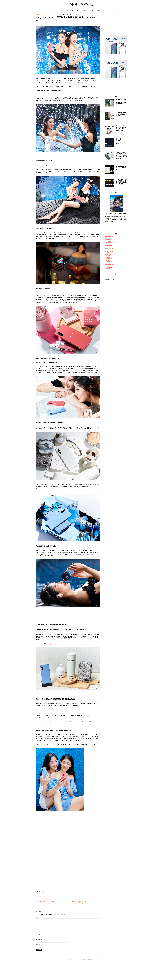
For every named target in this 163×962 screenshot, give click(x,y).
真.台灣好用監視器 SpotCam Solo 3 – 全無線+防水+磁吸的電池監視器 (121, 102)
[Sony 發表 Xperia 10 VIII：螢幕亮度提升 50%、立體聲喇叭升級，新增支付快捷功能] (109, 156)
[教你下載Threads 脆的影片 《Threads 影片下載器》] (109, 142)
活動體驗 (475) (109, 260)
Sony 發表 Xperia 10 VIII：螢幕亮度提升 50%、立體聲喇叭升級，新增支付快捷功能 (121, 155)
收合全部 (111, 236)
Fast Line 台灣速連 (97, 959)
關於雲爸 (84, 959)
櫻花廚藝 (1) (108, 257)
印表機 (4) (108, 243)
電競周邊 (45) (109, 268)
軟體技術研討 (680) (110, 264)
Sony (41, 891)
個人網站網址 (39, 944)
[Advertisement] (67, 828)
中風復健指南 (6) (109, 241)
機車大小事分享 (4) (110, 254)
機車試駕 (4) (108, 255)
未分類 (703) (108, 252)
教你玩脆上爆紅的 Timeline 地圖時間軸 (121, 167)
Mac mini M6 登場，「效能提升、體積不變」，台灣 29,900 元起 (121, 128)
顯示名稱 (38, 934)
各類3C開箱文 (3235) (110, 245)
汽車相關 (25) (109, 258)
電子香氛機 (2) (109, 267)
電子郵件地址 (39, 939)
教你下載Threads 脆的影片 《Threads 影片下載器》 (121, 141)
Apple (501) (108, 238)
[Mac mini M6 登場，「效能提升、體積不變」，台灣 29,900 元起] (109, 129)
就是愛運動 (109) (109, 246)
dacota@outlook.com (117, 223)
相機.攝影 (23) (109, 261)
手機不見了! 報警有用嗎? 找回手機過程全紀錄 (121, 114)
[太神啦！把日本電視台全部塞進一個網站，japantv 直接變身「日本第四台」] (109, 183)
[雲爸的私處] (81, 6)
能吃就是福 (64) (109, 263)
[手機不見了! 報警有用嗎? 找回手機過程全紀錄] (109, 116)
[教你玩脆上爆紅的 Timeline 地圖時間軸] (109, 170)
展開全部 (107, 236)
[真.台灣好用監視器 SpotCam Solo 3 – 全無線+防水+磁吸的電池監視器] (109, 103)
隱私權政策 (88, 959)
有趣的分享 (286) (109, 251)
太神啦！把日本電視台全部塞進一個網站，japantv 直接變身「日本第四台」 (121, 182)
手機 (43, 891)
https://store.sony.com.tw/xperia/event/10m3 (60, 644)
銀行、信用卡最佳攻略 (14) (111, 265)
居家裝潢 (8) (108, 249)
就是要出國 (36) (109, 248)
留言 (37, 917)
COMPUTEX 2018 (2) (110, 239)
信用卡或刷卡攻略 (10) (110, 242)
